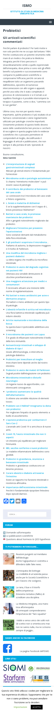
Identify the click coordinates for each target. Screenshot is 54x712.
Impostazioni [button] (20, 706)
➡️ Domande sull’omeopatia (17, 532)
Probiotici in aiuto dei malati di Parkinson (28, 370)
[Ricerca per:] (27, 514)
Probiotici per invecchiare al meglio (24, 359)
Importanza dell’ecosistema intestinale (26, 487)
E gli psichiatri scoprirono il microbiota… (27, 242)
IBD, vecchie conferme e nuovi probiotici (27, 448)
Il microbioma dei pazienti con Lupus (25, 334)
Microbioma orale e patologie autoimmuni (28, 178)
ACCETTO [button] (37, 707)
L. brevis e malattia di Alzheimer (23, 203)
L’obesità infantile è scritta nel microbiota (28, 309)
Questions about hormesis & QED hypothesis (27, 539)
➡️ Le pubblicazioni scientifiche (18, 535)
